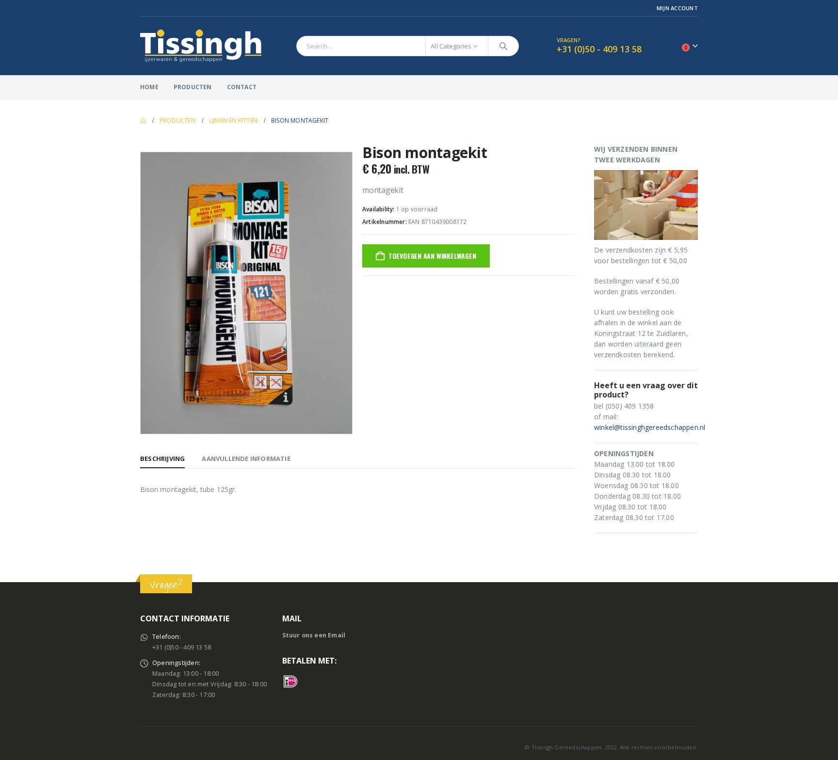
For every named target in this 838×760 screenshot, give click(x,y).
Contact (242, 87)
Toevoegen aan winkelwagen (432, 256)
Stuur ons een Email (314, 635)
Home (149, 87)
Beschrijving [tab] (162, 458)
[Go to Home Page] (143, 120)
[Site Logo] (200, 46)
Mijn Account (677, 8)
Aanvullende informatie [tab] (246, 458)
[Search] (503, 46)
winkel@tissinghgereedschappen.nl (649, 427)
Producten (193, 87)
